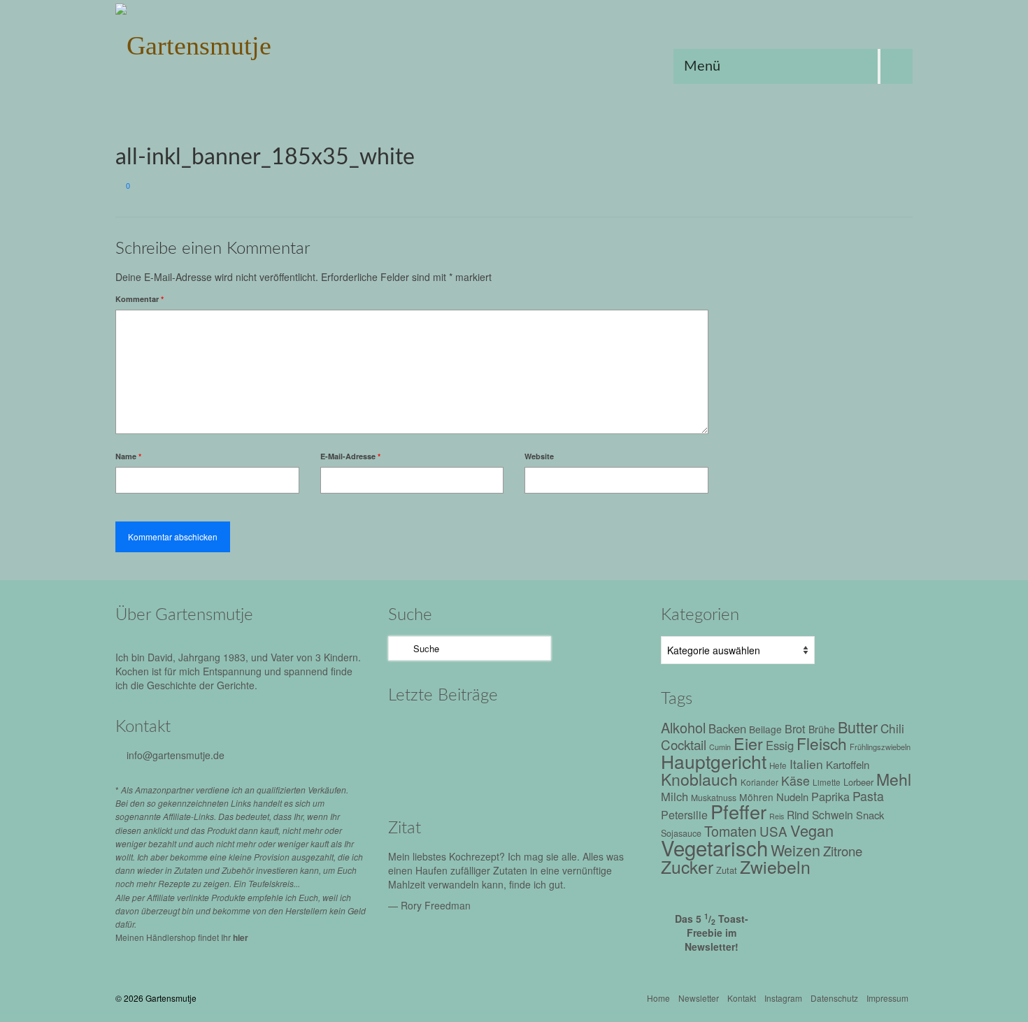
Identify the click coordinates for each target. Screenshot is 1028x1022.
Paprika (830, 796)
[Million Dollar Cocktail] (596, 772)
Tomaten (730, 831)
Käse (795, 780)
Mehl (893, 779)
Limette (827, 782)
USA (773, 830)
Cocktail (683, 744)
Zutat (726, 870)
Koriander (759, 782)
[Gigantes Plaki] (418, 734)
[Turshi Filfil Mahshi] (596, 734)
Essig (780, 745)
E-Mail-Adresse (350, 456)
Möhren (756, 797)
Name (128, 456)
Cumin (720, 747)
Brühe (821, 729)
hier (240, 937)
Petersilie (684, 815)
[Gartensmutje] (241, 42)
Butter (858, 726)
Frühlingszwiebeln (880, 746)
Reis (776, 816)
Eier (748, 743)
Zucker (687, 866)
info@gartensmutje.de (175, 755)
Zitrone (842, 851)
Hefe (778, 765)
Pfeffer (738, 811)
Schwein (832, 814)
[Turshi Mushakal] (536, 734)
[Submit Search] (398, 648)
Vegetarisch (714, 847)
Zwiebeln (775, 866)
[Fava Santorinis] (477, 734)
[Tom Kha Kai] (418, 772)
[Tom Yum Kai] (477, 772)
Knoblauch (699, 779)
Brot (795, 728)
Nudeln (792, 796)
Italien (806, 763)
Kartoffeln (847, 764)
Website (539, 456)
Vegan (812, 830)
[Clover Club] (536, 772)
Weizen (795, 850)
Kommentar (139, 299)
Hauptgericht (713, 761)
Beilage (765, 729)
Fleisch (822, 743)
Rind (798, 814)
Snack (870, 814)
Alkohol (683, 727)
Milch (674, 796)
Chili (892, 728)
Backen (727, 728)
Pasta (868, 796)
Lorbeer (858, 782)
